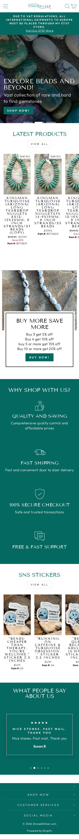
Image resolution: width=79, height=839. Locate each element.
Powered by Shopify (39, 830)
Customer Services (38, 805)
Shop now (38, 794)
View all (39, 143)
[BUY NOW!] (39, 320)
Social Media (38, 815)
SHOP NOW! (18, 110)
